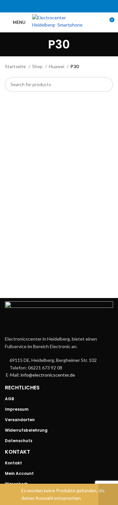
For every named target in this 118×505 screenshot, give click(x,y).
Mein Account (19, 473)
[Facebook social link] (42, 6)
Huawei (57, 66)
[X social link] (50, 6)
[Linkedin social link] (67, 6)
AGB (9, 399)
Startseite (16, 66)
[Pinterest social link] (59, 6)
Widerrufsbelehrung (26, 430)
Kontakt (13, 463)
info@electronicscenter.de (48, 375)
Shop (38, 66)
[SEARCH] (105, 84)
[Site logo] (61, 22)
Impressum (17, 409)
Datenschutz (18, 440)
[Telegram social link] (76, 6)
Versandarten (20, 419)
